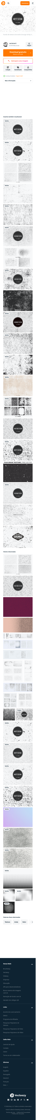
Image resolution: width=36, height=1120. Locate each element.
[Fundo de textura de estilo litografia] (17, 321)
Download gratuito (18, 53)
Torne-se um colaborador (11, 1116)
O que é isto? (19, 76)
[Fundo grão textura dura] (17, 278)
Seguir (29, 45)
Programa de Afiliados (10, 1075)
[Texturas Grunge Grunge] (17, 406)
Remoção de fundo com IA (12, 1052)
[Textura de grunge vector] (17, 536)
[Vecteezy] (3, 3)
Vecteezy (6, 1028)
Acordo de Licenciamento (11, 1068)
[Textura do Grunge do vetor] (17, 299)
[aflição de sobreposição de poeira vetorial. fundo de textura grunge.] (17, 364)
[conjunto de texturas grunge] (17, 192)
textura (7, 978)
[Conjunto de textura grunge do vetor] (17, 256)
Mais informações (10, 80)
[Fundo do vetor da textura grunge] (17, 384)
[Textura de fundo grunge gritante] (17, 128)
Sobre (5, 1112)
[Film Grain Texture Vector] (17, 492)
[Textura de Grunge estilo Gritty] (17, 449)
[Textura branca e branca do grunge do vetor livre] (17, 513)
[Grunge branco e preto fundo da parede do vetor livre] (17, 342)
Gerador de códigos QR (11, 1056)
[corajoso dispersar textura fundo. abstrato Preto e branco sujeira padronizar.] (24, 742)
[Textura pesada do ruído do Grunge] (17, 427)
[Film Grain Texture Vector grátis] (17, 470)
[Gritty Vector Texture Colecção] (17, 171)
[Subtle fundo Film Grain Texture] (17, 235)
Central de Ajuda (8, 1105)
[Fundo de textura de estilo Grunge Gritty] (17, 818)
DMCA (5, 1071)
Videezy (5, 1032)
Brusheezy (6, 1024)
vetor (24, 978)
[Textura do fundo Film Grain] (17, 213)
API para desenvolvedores (12, 1043)
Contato (5, 1109)
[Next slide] (28, 978)
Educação (6, 1039)
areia (16, 978)
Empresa (6, 1035)
